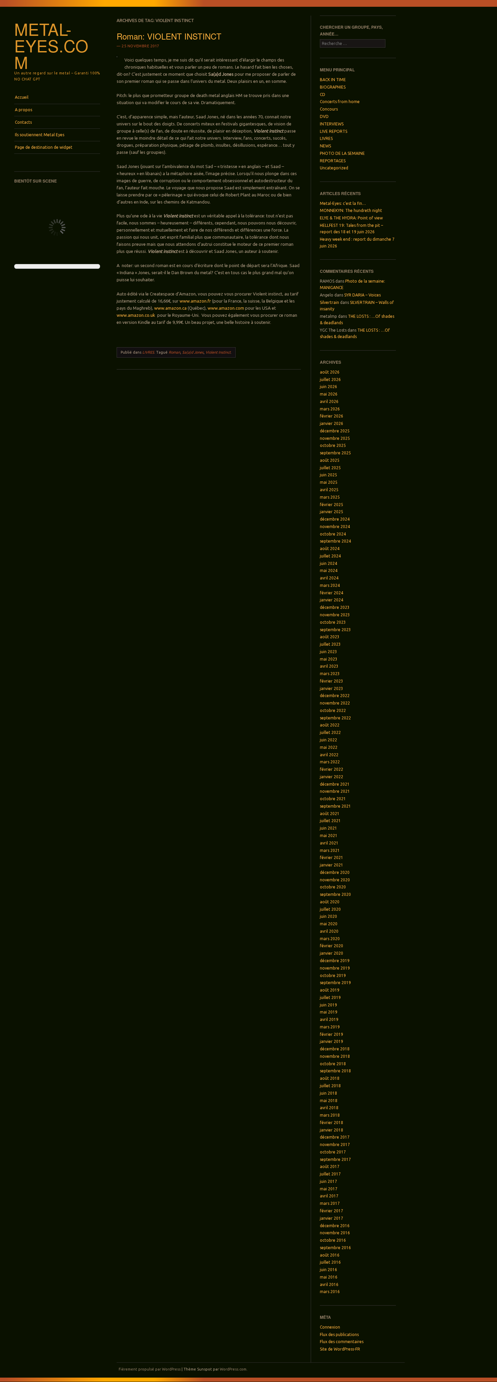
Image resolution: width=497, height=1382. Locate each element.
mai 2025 (328, 482)
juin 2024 (328, 563)
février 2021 (331, 857)
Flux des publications (339, 1334)
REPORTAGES (333, 161)
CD (322, 94)
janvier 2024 (331, 600)
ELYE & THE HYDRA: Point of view (351, 218)
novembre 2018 (335, 1056)
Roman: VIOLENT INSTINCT (169, 36)
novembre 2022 (335, 703)
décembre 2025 (335, 431)
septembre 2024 (335, 541)
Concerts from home (340, 101)
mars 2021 (330, 850)
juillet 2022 (330, 732)
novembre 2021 (335, 791)
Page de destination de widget (43, 147)
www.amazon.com (226, 308)
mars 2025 (330, 497)
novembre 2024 (335, 526)
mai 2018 (328, 1100)
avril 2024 (329, 578)
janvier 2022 (331, 777)
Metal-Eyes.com (51, 45)
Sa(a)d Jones (193, 352)
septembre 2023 (335, 629)
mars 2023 (330, 673)
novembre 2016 (335, 1233)
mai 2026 (328, 394)
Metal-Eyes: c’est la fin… (343, 203)
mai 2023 (328, 659)
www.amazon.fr (196, 301)
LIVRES (148, 352)
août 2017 (329, 1166)
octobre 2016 (333, 1240)
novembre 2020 (335, 880)
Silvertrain (329, 302)
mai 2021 (328, 835)
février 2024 (331, 593)
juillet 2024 (330, 556)
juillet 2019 (330, 997)
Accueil (21, 97)
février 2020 (331, 946)
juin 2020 (328, 916)
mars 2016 (330, 1291)
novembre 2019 (335, 968)
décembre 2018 (335, 1049)
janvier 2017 (331, 1218)
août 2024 (329, 548)
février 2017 (331, 1211)
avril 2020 (329, 931)
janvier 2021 (331, 865)
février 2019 (331, 1034)
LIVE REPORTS (333, 131)
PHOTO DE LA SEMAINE (342, 153)
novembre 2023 (335, 615)
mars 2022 (330, 762)
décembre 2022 (335, 695)
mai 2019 (328, 1012)
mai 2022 (328, 747)
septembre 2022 (335, 718)
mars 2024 (330, 585)
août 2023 (329, 637)
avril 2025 (329, 489)
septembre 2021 (335, 806)
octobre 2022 (333, 710)
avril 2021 (329, 843)
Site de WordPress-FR (340, 1349)
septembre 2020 (335, 894)
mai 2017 (328, 1189)
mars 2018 (330, 1115)
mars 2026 (330, 409)
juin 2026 (328, 386)
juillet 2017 (330, 1174)
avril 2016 (329, 1284)
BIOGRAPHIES (333, 87)
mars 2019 (330, 1027)
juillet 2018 (330, 1085)
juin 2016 (328, 1269)
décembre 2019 (335, 960)
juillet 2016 (330, 1262)
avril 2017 (329, 1196)
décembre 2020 (335, 872)
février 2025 (331, 504)
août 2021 (329, 813)
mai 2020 (328, 924)
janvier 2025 (331, 511)
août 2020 (329, 902)
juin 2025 (328, 475)
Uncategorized (334, 168)
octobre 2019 (333, 975)
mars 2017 (330, 1203)
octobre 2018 (333, 1064)
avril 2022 (329, 755)
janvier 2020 (331, 953)
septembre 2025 (335, 453)
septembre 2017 (335, 1159)
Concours (329, 109)
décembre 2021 (335, 784)
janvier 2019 (331, 1041)
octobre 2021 (333, 798)
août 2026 (329, 372)
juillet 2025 (330, 468)
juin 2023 (328, 651)
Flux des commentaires (341, 1341)
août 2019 (329, 990)
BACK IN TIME (333, 79)
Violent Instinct (218, 352)
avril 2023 (329, 666)
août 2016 (329, 1255)
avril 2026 (329, 401)
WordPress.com (233, 1369)
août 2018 (329, 1078)
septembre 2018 (335, 1071)
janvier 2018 (331, 1130)
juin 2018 (328, 1093)
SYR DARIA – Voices (362, 295)
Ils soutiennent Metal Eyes (39, 135)
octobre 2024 (333, 534)
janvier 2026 (331, 423)
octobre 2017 (333, 1152)
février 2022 (331, 769)
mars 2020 (330, 938)
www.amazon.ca (170, 308)
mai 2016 (328, 1277)
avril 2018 (329, 1107)
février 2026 (331, 416)
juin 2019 (328, 1005)
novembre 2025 (335, 438)
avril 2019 (329, 1019)
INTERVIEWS (332, 124)
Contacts (23, 122)
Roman (174, 352)
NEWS (325, 146)
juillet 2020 (330, 909)
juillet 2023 (330, 644)
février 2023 (331, 681)
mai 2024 (328, 570)
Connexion (330, 1327)
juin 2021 (328, 828)
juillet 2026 (330, 379)
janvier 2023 (331, 688)
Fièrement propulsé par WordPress (150, 1369)
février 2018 (331, 1122)
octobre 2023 (333, 622)
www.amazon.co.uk (136, 315)
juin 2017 (328, 1181)
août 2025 (329, 460)
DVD (324, 116)
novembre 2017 (335, 1144)
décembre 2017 (335, 1137)
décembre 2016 (335, 1225)
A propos (23, 110)
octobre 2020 (333, 887)
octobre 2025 (333, 445)
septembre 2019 (335, 982)
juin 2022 (328, 740)
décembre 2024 (335, 519)
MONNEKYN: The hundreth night (351, 210)
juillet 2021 (330, 820)
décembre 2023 (335, 607)
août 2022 (329, 725)
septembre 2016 (335, 1247)
